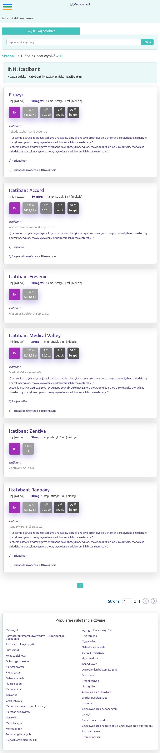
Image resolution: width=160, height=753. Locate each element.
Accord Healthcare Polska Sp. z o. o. (32, 227)
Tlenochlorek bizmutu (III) (21, 739)
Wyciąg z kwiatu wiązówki (98, 630)
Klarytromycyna (15, 666)
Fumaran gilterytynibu (19, 734)
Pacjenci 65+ (19, 160)
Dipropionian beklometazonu (100, 669)
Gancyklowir (89, 663)
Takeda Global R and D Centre (28, 131)
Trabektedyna (90, 680)
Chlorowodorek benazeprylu (99, 708)
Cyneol (86, 714)
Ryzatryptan (13, 672)
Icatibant (14, 126)
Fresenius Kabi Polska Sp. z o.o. (29, 313)
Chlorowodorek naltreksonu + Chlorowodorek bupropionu (117, 725)
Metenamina (13, 689)
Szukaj (147, 42)
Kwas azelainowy (16, 655)
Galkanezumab (15, 678)
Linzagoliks (88, 686)
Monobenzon (14, 728)
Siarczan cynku (91, 731)
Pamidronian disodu (94, 720)
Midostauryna (14, 723)
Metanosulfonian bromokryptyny (26, 706)
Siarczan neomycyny (18, 711)
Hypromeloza (90, 658)
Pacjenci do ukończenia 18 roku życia (34, 169)
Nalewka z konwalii (93, 647)
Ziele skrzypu (14, 700)
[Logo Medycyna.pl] (80, 5)
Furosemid (12, 649)
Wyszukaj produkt (41, 31)
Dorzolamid (89, 675)
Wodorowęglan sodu (95, 697)
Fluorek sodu (14, 683)
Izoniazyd (88, 703)
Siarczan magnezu (93, 652)
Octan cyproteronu (17, 661)
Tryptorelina (89, 635)
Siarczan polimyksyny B (20, 644)
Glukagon (12, 694)
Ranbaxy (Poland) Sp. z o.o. (26, 526)
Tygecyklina (89, 641)
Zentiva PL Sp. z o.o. (22, 468)
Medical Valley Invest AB (25, 372)
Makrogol (12, 630)
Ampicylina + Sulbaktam (96, 692)
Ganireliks (12, 717)
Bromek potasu (91, 737)
